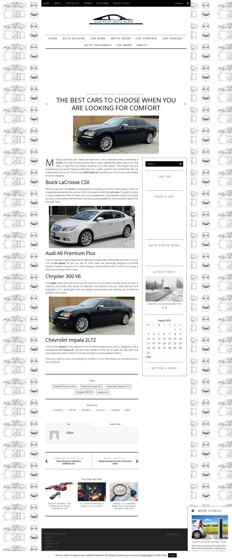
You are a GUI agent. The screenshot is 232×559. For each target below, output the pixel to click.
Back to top (171, 534)
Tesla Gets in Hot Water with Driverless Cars (68, 461)
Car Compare (146, 38)
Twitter (72, 410)
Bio (68, 424)
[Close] (193, 511)
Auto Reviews (74, 38)
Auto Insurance (98, 45)
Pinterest (86, 410)
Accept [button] (172, 555)
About (57, 3)
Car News (98, 38)
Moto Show (121, 38)
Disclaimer (103, 3)
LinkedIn (115, 410)
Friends (88, 3)
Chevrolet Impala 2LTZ (118, 386)
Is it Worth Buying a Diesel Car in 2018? (92, 505)
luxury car (103, 392)
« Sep (148, 356)
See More (124, 45)
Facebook (58, 410)
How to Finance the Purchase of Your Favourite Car (59, 506)
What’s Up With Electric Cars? (210, 542)
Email (128, 410)
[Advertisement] (116, 69)
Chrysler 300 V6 (84, 392)
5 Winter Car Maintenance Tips (164, 304)
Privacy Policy (121, 3)
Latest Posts (115, 424)
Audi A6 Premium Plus (65, 386)
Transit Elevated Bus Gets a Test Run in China (115, 461)
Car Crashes (172, 38)
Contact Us (72, 3)
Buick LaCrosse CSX (91, 386)
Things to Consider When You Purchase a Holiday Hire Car (124, 506)
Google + (101, 410)
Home (47, 3)
